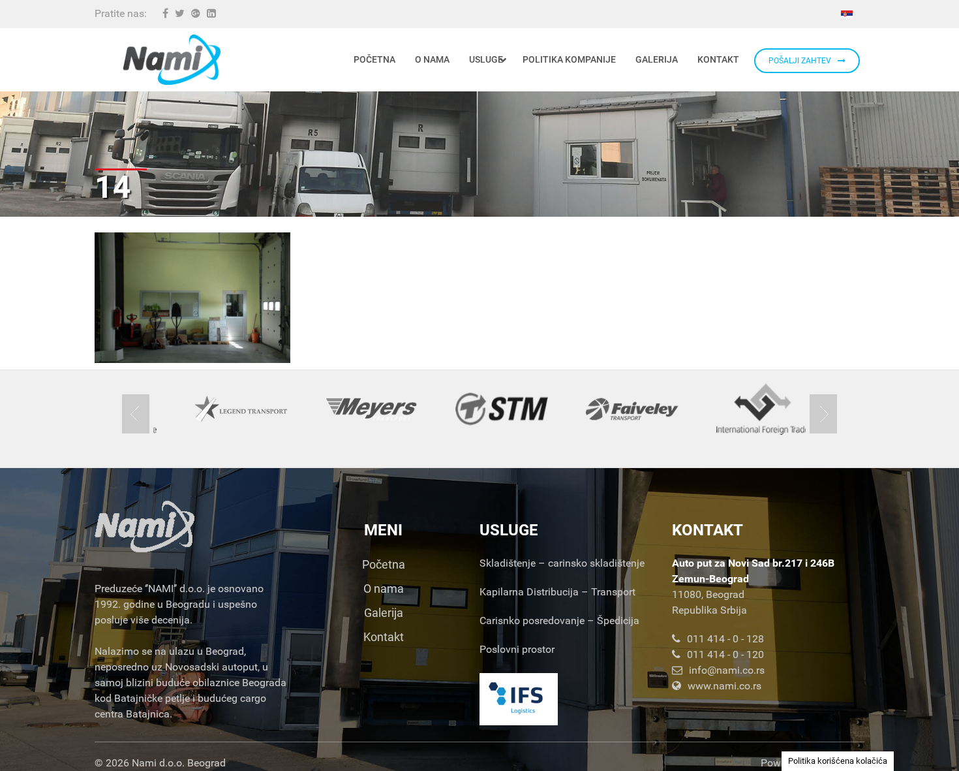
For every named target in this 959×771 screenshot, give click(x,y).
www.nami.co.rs (724, 686)
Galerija (383, 613)
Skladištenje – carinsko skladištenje (562, 563)
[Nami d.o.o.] (172, 60)
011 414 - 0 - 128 (725, 639)
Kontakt (383, 637)
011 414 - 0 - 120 (725, 654)
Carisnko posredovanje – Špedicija (559, 620)
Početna (383, 564)
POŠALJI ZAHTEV (800, 60)
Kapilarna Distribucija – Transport (557, 592)
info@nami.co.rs (727, 670)
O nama (383, 588)
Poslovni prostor (517, 649)
